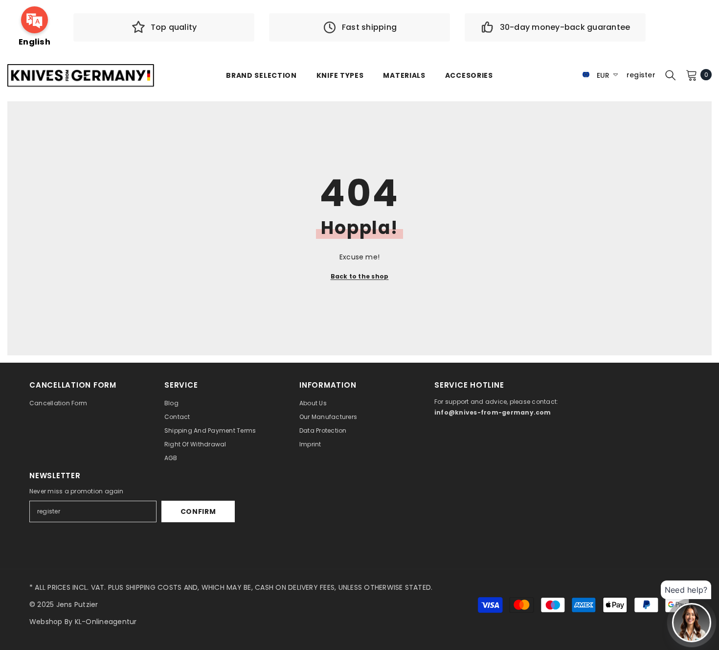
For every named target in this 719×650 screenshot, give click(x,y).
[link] (163, 27)
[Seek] (670, 75)
